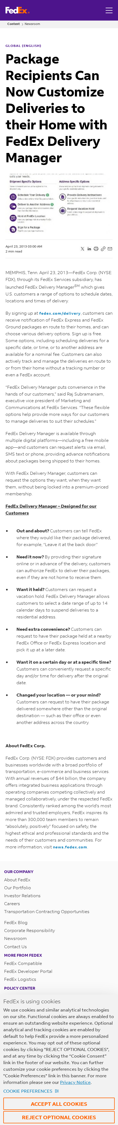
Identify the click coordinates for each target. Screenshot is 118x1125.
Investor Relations (22, 895)
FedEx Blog (15, 922)
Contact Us (15, 946)
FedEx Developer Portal (28, 971)
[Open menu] (110, 10)
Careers (12, 903)
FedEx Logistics (20, 979)
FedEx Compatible (23, 963)
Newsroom (32, 24)
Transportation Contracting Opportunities (46, 911)
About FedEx (17, 879)
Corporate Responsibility (29, 930)
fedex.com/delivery (60, 313)
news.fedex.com (70, 847)
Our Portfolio (17, 887)
